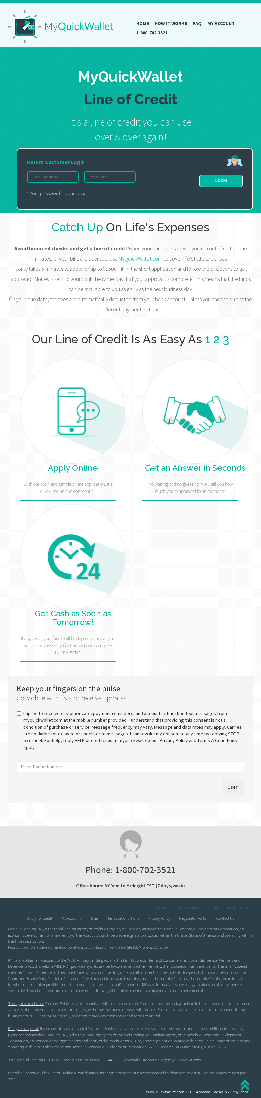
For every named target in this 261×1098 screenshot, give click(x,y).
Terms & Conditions (217, 740)
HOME (142, 23)
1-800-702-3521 (152, 33)
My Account (71, 918)
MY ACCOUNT (221, 23)
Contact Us (225, 918)
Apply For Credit (39, 918)
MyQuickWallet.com (167, 1091)
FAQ (197, 23)
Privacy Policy (174, 740)
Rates (94, 918)
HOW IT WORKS (171, 23)
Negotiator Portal (193, 918)
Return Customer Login (56, 162)
